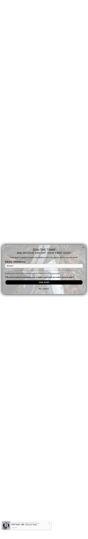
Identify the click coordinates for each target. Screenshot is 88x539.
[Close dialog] (83, 247)
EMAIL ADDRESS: (15, 262)
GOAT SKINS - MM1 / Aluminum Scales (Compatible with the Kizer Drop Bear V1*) (24, 525)
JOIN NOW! (44, 282)
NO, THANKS (44, 289)
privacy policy (56, 273)
